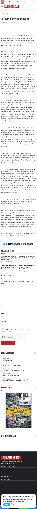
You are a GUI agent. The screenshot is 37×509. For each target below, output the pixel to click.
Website (3, 321)
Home (4, 14)
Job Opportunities (6, 476)
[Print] (30, 244)
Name (3, 306)
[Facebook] (5, 244)
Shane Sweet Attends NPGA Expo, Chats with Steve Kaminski (8, 267)
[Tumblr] (17, 244)
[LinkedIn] (13, 244)
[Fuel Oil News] (11, 6)
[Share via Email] (26, 244)
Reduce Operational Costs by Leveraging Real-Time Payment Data (27, 267)
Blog (8, 14)
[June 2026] (18, 410)
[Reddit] (22, 244)
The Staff (5, 22)
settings (21, 501)
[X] (9, 244)
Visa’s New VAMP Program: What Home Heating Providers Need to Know (9, 258)
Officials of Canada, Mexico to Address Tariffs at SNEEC (27, 257)
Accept (6, 504)
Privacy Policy (5, 479)
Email (3, 313)
